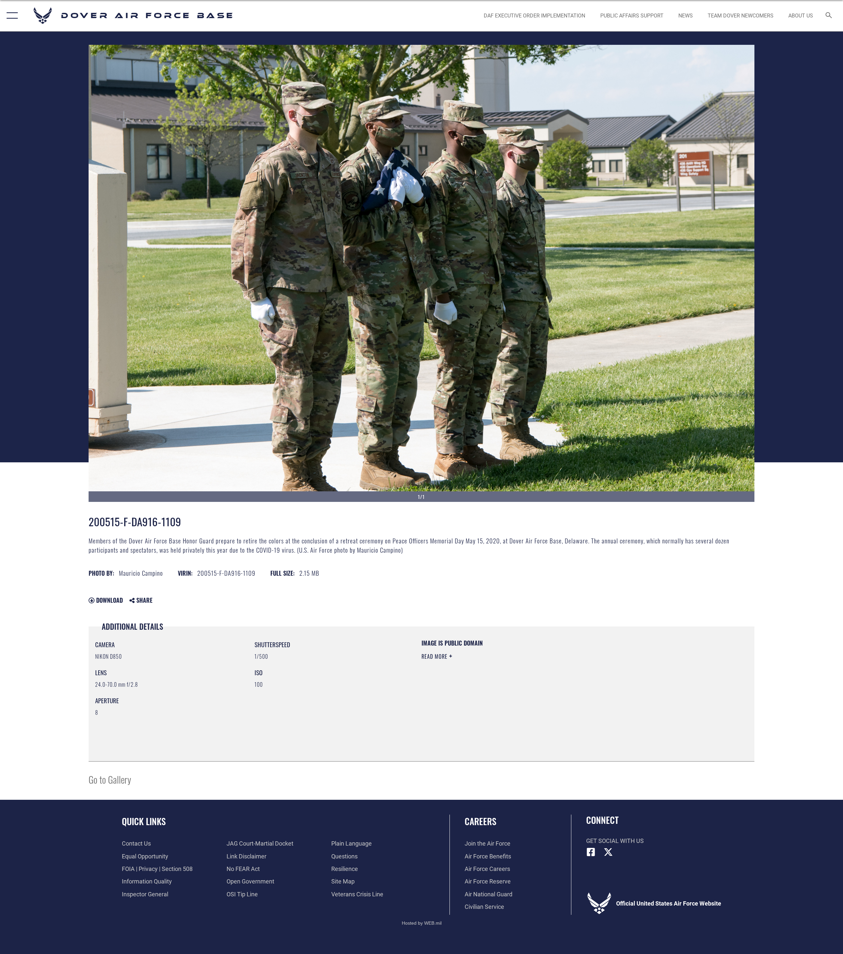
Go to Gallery (110, 779)
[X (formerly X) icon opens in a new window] (608, 852)
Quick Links (144, 821)
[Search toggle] (829, 15)
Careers (480, 821)
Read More (435, 656)
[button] (10, 15)
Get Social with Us (615, 840)
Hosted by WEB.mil (422, 923)
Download (109, 600)
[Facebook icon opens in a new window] (591, 852)
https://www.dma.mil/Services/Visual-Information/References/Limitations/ (499, 689)
